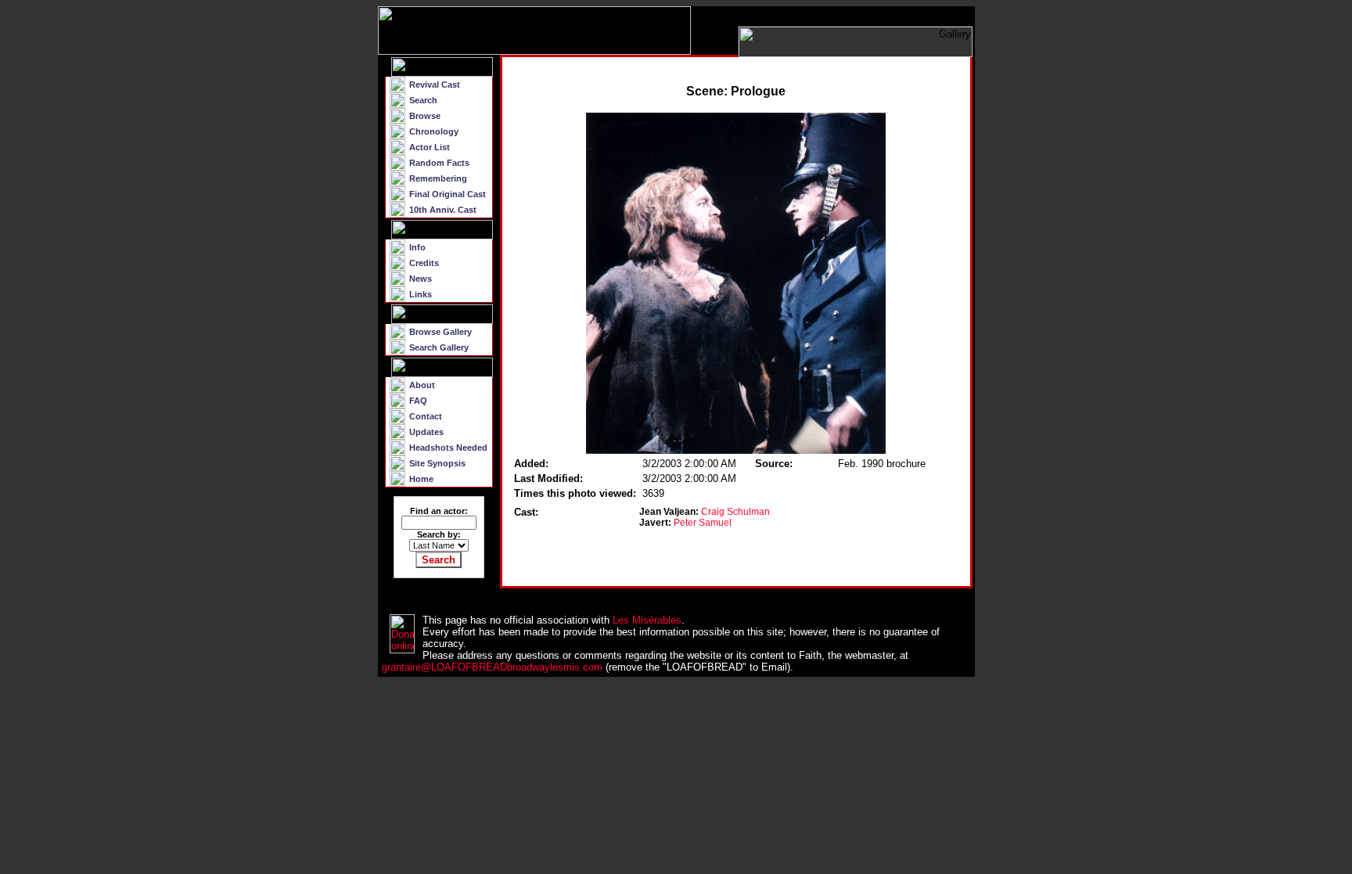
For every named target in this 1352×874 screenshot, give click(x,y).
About (422, 385)
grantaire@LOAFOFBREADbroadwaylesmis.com (492, 667)
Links (420, 294)
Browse (424, 115)
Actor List (429, 147)
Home (421, 479)
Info (417, 247)
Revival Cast (434, 84)
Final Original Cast (447, 194)
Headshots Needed (448, 447)
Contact (425, 416)
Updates (426, 432)
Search (423, 100)
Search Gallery (439, 347)
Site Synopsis (437, 463)
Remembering (438, 178)
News (420, 278)
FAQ (418, 400)
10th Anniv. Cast (442, 209)
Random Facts (439, 162)
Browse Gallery (440, 331)
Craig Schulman (735, 511)
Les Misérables (647, 620)
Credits (424, 263)
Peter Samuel (703, 522)
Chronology (433, 131)
